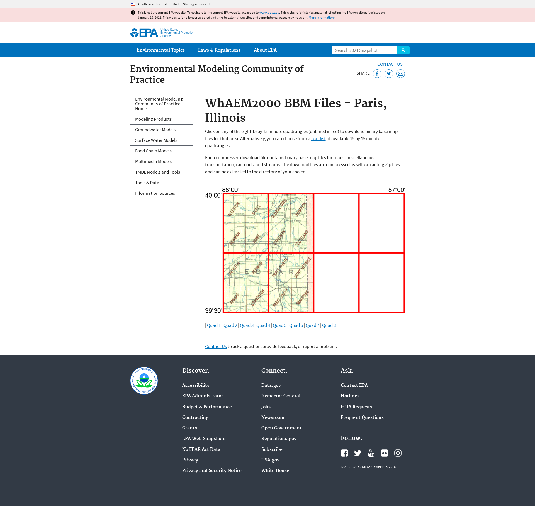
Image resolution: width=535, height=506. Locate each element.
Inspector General (280, 396)
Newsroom (272, 417)
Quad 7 (312, 325)
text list (318, 138)
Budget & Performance (207, 407)
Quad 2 (230, 325)
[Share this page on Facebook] (377, 73)
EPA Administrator (202, 396)
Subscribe (272, 449)
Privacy (190, 460)
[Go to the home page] (144, 32)
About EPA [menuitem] (265, 50)
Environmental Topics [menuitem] (161, 50)
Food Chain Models (153, 151)
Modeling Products (153, 119)
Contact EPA (354, 385)
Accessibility (196, 385)
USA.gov (270, 460)
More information (321, 17)
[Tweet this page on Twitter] (389, 73)
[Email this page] (400, 73)
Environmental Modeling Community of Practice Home (159, 103)
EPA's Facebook (344, 453)
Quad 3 (247, 325)
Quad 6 (296, 325)
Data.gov (271, 385)
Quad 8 (329, 325)
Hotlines (350, 396)
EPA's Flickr (384, 453)
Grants (189, 428)
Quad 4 (263, 325)
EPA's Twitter (357, 453)
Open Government (281, 428)
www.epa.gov (269, 12)
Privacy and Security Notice (212, 470)
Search (403, 50)
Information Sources (155, 193)
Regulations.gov (278, 438)
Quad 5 (279, 325)
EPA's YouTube (371, 453)
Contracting (195, 417)
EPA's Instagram (398, 453)
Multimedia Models (153, 161)
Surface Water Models (156, 140)
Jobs (266, 407)
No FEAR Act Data (201, 449)
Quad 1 (214, 325)
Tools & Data (147, 182)
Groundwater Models (155, 129)
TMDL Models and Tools (157, 172)
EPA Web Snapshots (203, 438)
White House (275, 470)
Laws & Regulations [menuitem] (219, 50)
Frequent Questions (362, 417)
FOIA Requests (356, 407)
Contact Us (390, 64)
